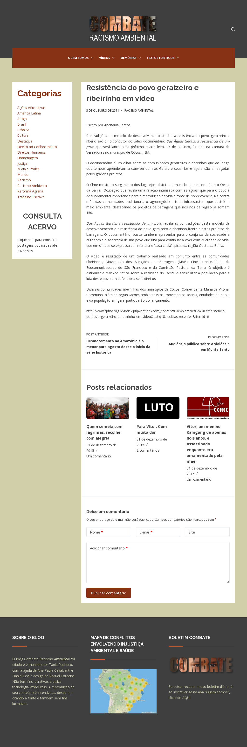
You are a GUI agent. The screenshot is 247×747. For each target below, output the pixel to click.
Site (192, 532)
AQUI (186, 697)
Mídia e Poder (28, 169)
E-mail (145, 532)
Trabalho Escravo (31, 197)
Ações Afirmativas (31, 107)
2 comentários (148, 450)
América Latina (29, 113)
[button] (92, 58)
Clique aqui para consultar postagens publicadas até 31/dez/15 (37, 245)
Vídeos (104, 58)
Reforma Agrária (30, 191)
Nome (96, 532)
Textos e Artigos (160, 58)
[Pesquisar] (233, 29)
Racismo (24, 180)
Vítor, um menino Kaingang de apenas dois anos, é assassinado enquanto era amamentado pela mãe (206, 444)
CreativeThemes (97, 738)
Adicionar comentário (109, 548)
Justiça (22, 163)
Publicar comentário (108, 592)
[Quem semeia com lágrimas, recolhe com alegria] (107, 408)
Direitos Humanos (31, 152)
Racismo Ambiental (138, 110)
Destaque (25, 141)
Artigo (22, 118)
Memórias (128, 58)
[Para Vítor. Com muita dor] (158, 408)
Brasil (21, 124)
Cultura (22, 135)
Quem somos (78, 58)
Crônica (23, 130)
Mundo (22, 174)
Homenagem (27, 158)
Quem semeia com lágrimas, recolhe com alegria (104, 432)
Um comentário (98, 456)
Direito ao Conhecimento (37, 146)
